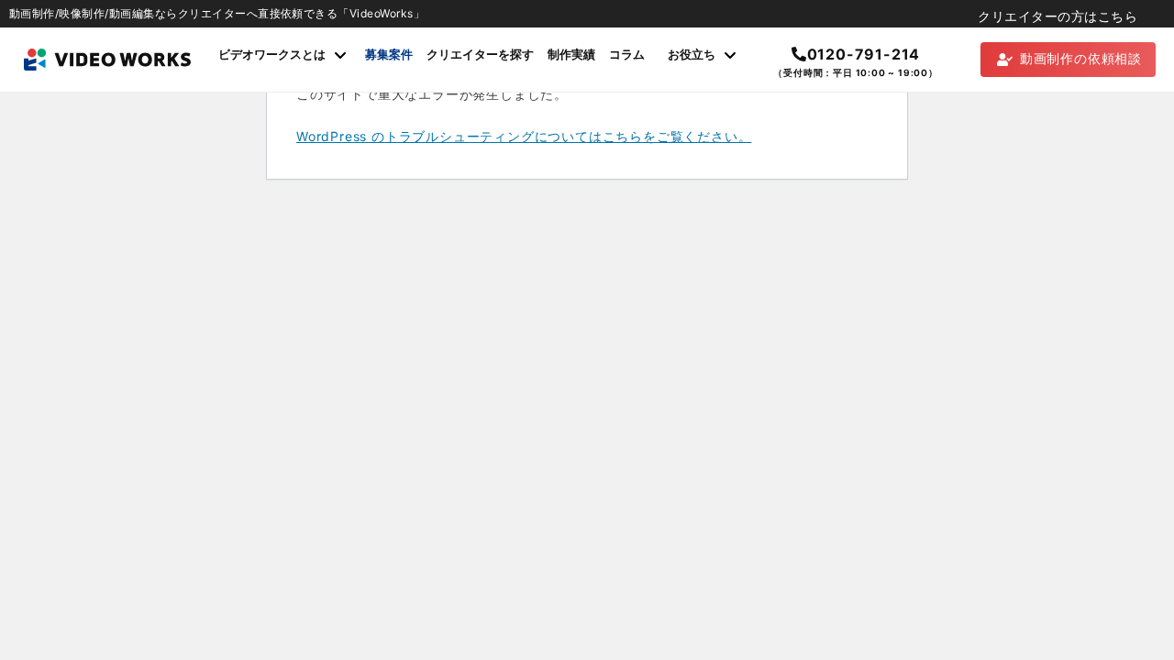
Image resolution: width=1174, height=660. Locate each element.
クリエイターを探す (480, 54)
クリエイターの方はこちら (1057, 16)
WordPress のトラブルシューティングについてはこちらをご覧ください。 (523, 136)
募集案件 (389, 54)
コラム (627, 54)
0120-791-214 (863, 54)
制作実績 (571, 54)
